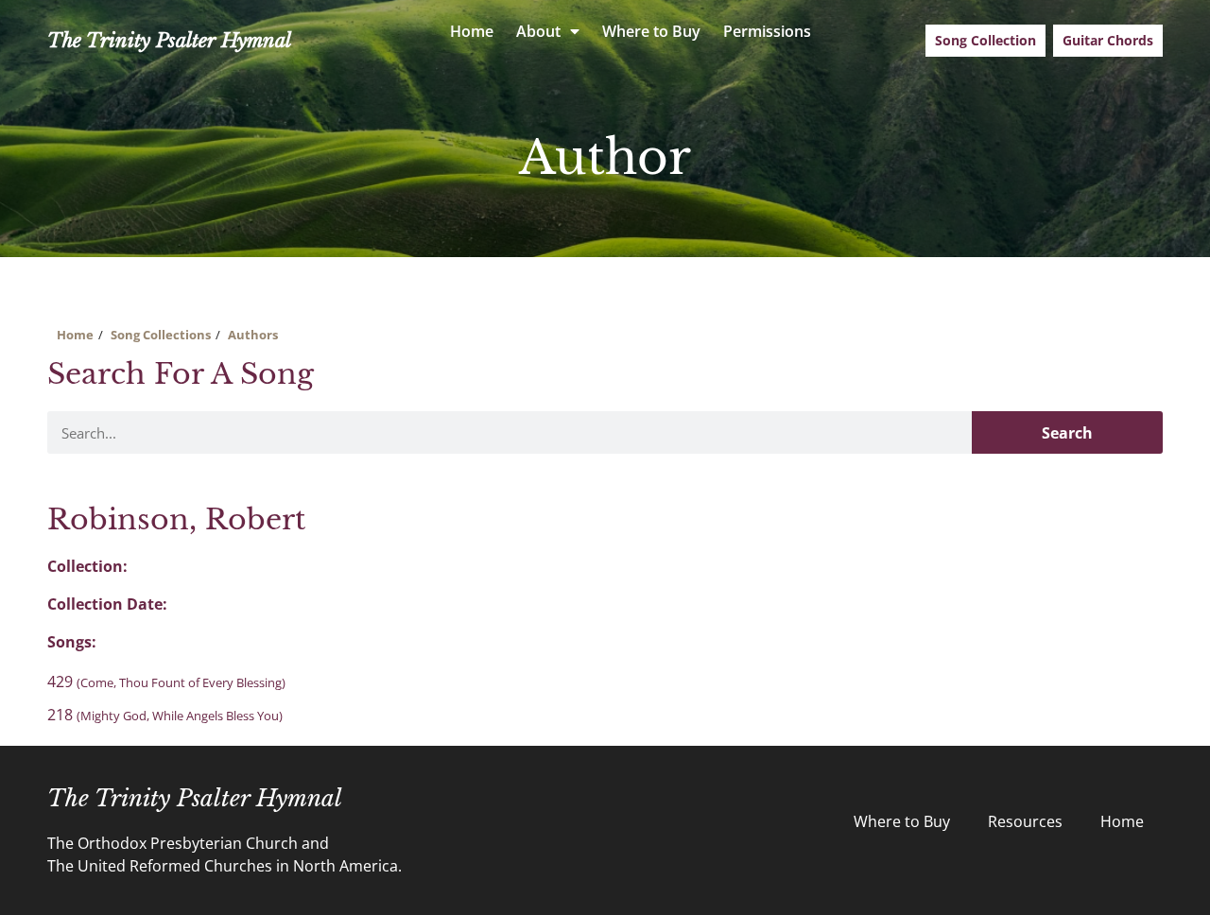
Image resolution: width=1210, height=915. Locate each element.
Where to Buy (651, 31)
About (538, 31)
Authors (253, 334)
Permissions (767, 31)
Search (1067, 433)
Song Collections (161, 334)
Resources (1025, 821)
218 (165, 714)
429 (166, 681)
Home (471, 31)
